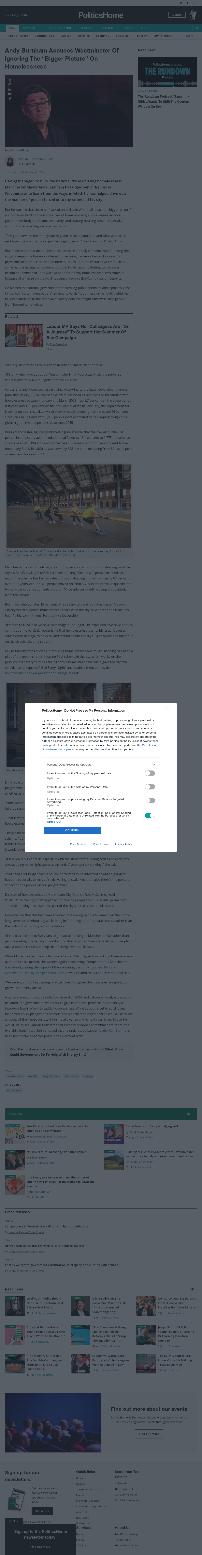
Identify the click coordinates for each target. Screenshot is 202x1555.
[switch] (150, 773)
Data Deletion (78, 844)
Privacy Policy (123, 844)
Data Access (101, 844)
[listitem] (101, 764)
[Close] (169, 711)
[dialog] (101, 777)
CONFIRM (72, 830)
